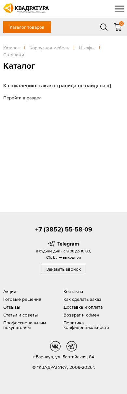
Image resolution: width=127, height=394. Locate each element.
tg (71, 346)
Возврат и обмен (81, 314)
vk (55, 346)
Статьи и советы (20, 314)
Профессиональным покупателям (24, 325)
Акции (9, 291)
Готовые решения (22, 299)
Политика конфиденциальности (86, 325)
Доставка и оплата (83, 307)
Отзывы (11, 307)
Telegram (68, 244)
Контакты (73, 291)
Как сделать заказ (82, 299)
